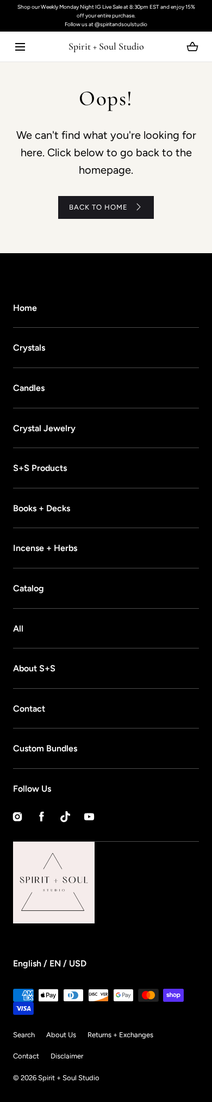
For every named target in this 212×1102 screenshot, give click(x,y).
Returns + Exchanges (120, 1035)
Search (24, 1035)
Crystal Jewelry (44, 428)
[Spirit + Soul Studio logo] (94, 882)
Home (25, 308)
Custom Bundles (45, 748)
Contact (29, 708)
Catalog (28, 588)
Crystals (29, 347)
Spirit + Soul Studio (68, 1078)
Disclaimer (67, 1056)
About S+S (34, 668)
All (18, 628)
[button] (20, 46)
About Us (61, 1035)
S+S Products (40, 468)
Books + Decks (41, 508)
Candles (29, 388)
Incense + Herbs (45, 548)
